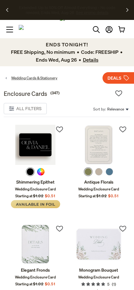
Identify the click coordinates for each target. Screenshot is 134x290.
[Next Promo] (127, 10)
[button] (109, 29)
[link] (35, 145)
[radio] (30, 171)
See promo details (70, 12)
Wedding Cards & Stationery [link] (34, 78)
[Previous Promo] (9, 10)
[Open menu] (9, 29)
